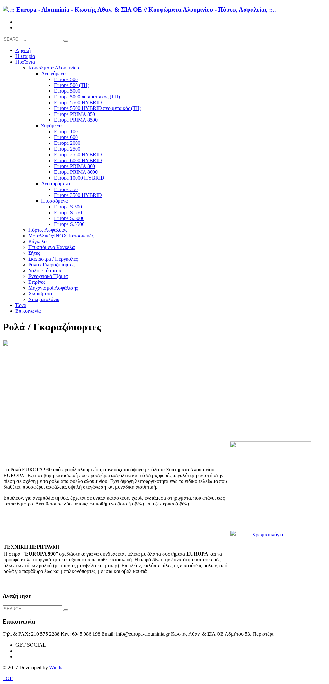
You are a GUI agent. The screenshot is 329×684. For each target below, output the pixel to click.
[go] (65, 41)
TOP (8, 678)
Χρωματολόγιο (267, 534)
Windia (56, 667)
